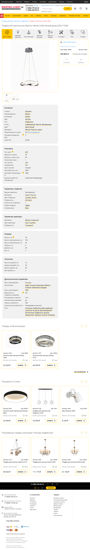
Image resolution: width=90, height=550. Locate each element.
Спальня (28, 287)
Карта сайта (33, 509)
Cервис (56, 495)
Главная (4, 21)
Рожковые (51, 315)
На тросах (36, 310)
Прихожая (40, 285)
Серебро (28, 198)
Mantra (27, 114)
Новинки (32, 506)
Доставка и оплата (7, 2)
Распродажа (33, 504)
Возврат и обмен (58, 504)
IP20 (26, 290)
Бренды (61, 2)
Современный (30, 124)
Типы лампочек (58, 515)
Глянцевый (29, 225)
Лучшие (46, 313)
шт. (38, 488)
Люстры (17, 21)
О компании (35, 495)
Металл (27, 130)
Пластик (34, 130)
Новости (56, 511)
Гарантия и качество (59, 502)
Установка (43, 2)
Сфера (27, 205)
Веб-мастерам (57, 506)
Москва (36, 5)
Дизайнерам (52, 2)
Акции (31, 507)
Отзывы (34, 2)
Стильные (28, 308)
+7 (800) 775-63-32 (32, 8)
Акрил (40, 130)
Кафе (27, 285)
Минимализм (46, 124)
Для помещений (46, 310)
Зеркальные (29, 315)
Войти (86, 2)
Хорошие (38, 315)
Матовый (28, 200)
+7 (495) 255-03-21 (32, 10)
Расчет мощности (33, 132)
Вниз (27, 208)
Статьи (55, 513)
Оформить (51, 488)
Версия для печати (69, 42)
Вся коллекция (80, 372)
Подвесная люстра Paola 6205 (44, 462)
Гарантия (19, 2)
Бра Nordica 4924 (68, 411)
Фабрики (32, 500)
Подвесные (25, 21)
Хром (27, 127)
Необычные (37, 308)
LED (26, 152)
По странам (33, 502)
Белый (32, 127)
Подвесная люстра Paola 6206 (73, 462)
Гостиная (32, 285)
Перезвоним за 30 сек (47, 5)
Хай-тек (38, 124)
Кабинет (47, 285)
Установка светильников (60, 500)
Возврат (26, 2)
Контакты (70, 2)
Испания (28, 111)
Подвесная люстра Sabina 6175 (15, 462)
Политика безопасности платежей (15, 534)
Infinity (27, 117)
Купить (20, 365)
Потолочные (29, 313)
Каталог (2, 16)
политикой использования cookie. (16, 542)
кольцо (44, 315)
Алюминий (35, 220)
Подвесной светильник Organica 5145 (41, 412)
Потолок (28, 283)
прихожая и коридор (39, 287)
